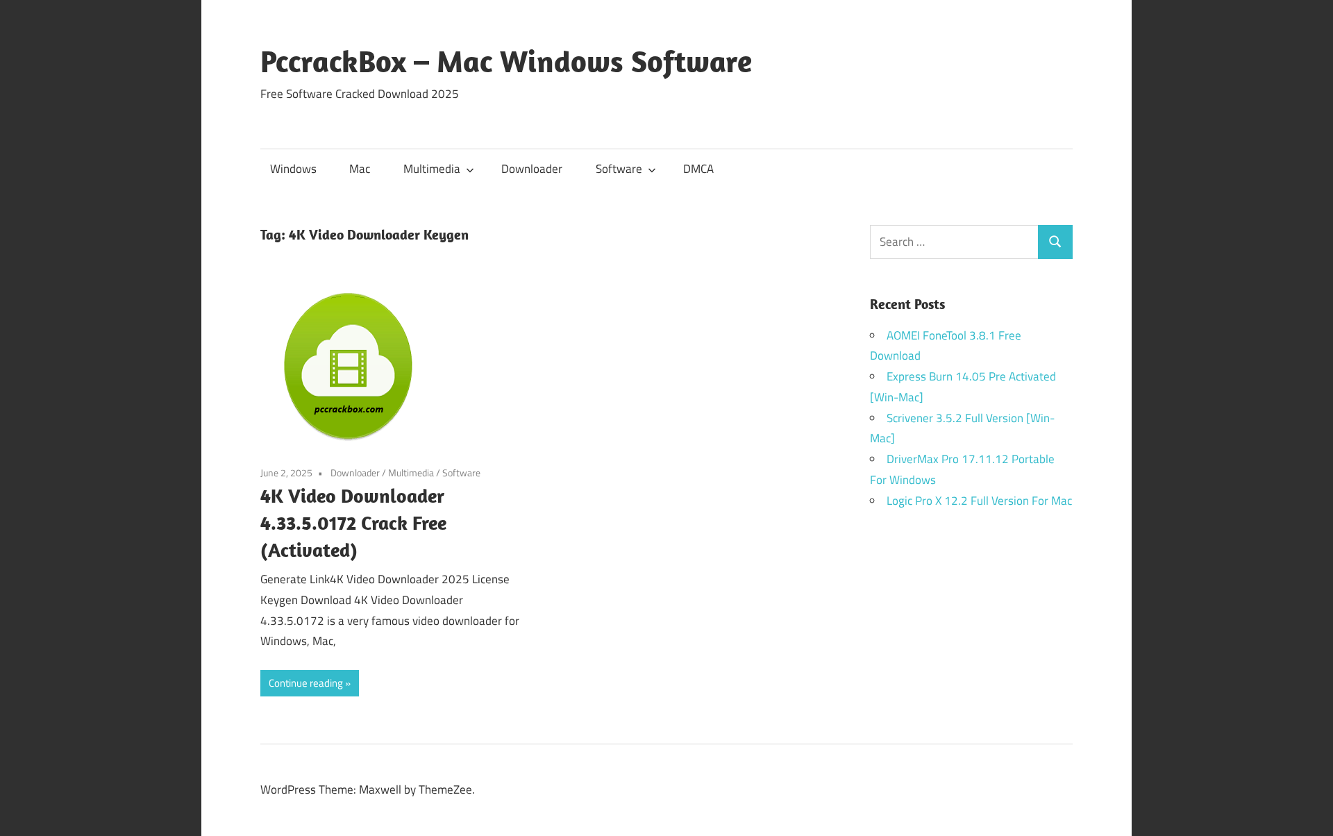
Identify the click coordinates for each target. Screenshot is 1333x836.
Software (619, 169)
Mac (359, 169)
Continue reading (306, 683)
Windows (293, 169)
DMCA (698, 169)
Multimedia (431, 169)
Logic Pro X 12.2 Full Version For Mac (979, 501)
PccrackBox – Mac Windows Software (506, 61)
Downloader (531, 169)
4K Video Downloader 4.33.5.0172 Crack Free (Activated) (353, 522)
